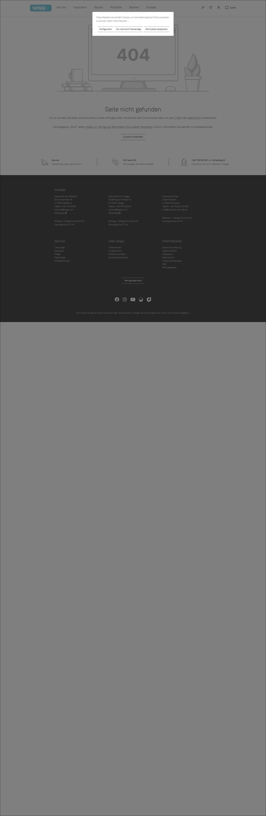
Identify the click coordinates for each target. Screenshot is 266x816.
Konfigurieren (105, 29)
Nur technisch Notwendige (128, 29)
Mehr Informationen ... (118, 20)
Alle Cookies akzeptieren (156, 29)
